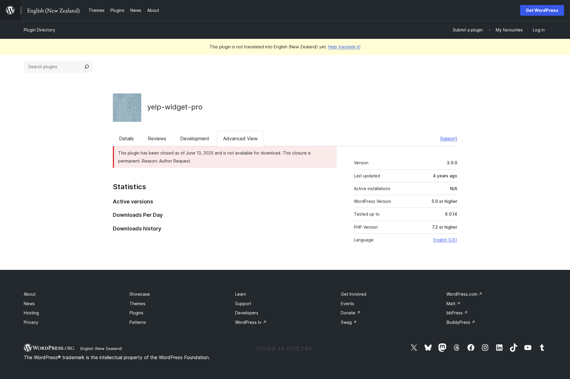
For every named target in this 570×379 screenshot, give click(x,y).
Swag (349, 322)
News (29, 303)
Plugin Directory (39, 29)
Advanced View (240, 138)
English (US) (445, 239)
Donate (350, 312)
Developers (246, 312)
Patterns (137, 322)
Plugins (136, 312)
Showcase (139, 294)
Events (347, 303)
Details (126, 138)
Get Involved (353, 294)
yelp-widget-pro (174, 107)
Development (194, 138)
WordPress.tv (251, 322)
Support (448, 138)
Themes (137, 303)
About (30, 294)
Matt (453, 303)
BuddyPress (460, 322)
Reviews (157, 138)
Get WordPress (542, 10)
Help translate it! (344, 46)
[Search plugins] (87, 67)
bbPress (457, 312)
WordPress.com (464, 294)
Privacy (31, 322)
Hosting (31, 312)
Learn (240, 294)
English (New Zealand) (101, 348)
